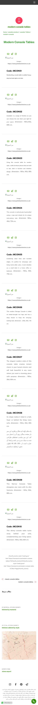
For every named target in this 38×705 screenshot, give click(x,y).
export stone (6, 669)
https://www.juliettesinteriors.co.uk (19, 63)
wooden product (13, 32)
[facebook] (16, 684)
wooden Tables (25, 32)
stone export (6, 671)
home (5, 32)
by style (4, 625)
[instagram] (10, 684)
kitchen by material (9, 610)
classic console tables (12, 579)
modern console (8, 34)
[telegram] (27, 684)
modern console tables (19, 27)
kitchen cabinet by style (10, 628)
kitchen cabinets (15, 607)
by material (5, 607)
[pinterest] (21, 684)
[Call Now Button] (33, 701)
